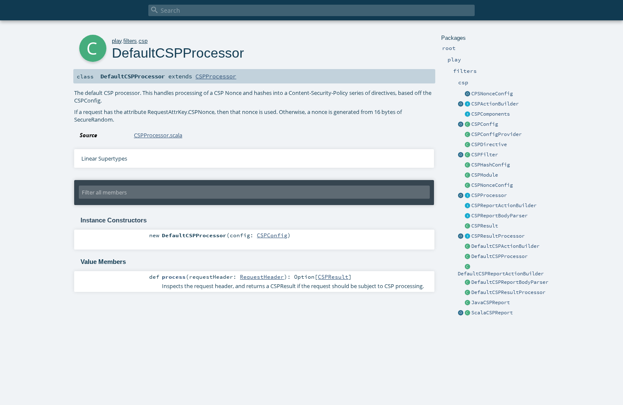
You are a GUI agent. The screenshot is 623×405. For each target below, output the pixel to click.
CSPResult (484, 226)
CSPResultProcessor (498, 236)
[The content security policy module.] (467, 175)
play (117, 41)
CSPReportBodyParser (499, 216)
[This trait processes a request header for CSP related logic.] (467, 195)
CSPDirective (489, 144)
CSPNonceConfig (492, 185)
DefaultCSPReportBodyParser (509, 282)
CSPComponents (490, 114)
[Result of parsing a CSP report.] (467, 313)
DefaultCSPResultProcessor (508, 292)
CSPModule (484, 175)
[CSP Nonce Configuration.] (467, 185)
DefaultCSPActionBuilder (505, 246)
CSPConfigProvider (496, 134)
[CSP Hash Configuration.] (467, 165)
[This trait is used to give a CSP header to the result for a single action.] (467, 104)
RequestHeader (262, 276)
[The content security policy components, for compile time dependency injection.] (467, 114)
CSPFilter (484, 155)
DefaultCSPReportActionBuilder (501, 274)
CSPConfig (484, 124)
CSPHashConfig (490, 165)
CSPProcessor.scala (158, 135)
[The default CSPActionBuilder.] (467, 246)
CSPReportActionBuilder (504, 205)
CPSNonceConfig (492, 94)
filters (130, 41)
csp (143, 41)
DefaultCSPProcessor (499, 256)
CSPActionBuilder (495, 104)
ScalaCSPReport (492, 313)
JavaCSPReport (490, 302)
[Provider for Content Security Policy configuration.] (467, 134)
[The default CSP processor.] (467, 256)
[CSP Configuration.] (467, 124)
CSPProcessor (489, 195)
